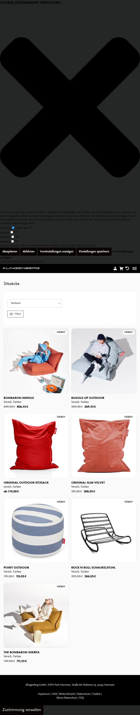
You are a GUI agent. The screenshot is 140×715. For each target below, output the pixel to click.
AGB (54, 694)
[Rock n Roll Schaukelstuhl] (103, 530)
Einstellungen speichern (94, 251)
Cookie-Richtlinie (9, 261)
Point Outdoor (16, 567)
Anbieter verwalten (49, 245)
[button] (70, 108)
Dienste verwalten (30, 245)
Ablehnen (28, 251)
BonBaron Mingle (19, 398)
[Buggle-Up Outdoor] (103, 361)
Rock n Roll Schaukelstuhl (93, 567)
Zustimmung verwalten (21, 710)
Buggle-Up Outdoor (87, 398)
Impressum (39, 261)
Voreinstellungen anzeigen (56, 251)
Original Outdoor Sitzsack (26, 483)
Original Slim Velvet (88, 483)
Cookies (96, 694)
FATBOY (61, 332)
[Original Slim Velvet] (103, 445)
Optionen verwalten (10, 245)
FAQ (81, 698)
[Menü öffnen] (134, 268)
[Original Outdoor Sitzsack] (36, 445)
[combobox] (34, 303)
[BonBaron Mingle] (36, 361)
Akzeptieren (9, 251)
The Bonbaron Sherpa (22, 652)
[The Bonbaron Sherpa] (36, 615)
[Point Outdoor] (36, 530)
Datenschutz (25, 261)
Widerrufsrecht (67, 694)
